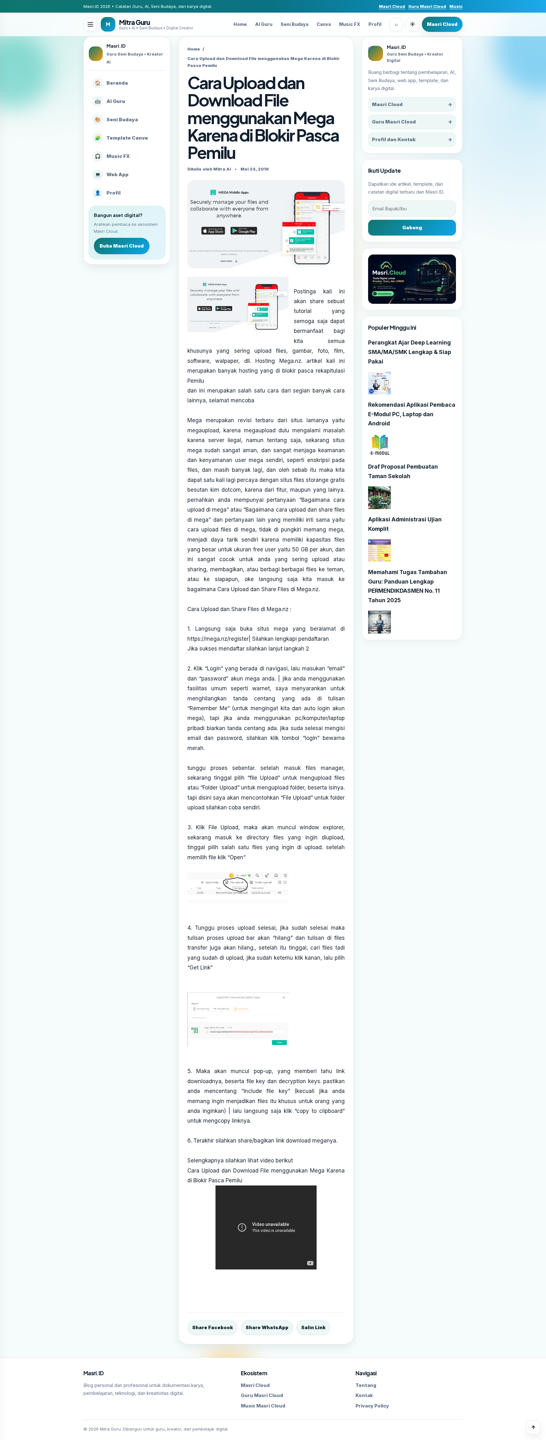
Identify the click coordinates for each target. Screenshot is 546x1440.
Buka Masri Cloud (122, 246)
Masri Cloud (392, 6)
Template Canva (121, 138)
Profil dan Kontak (412, 139)
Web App (112, 174)
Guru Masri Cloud (427, 6)
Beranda (111, 83)
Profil (374, 24)
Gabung (412, 228)
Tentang (365, 1385)
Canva (324, 24)
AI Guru (263, 24)
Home (240, 24)
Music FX (349, 24)
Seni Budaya (294, 24)
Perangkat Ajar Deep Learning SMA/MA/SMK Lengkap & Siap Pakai (409, 352)
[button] (90, 24)
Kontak (364, 1395)
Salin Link (313, 1327)
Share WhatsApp (267, 1327)
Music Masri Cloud (263, 1406)
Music (456, 6)
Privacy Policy (372, 1406)
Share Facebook (212, 1327)
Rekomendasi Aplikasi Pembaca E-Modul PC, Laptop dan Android (411, 414)
